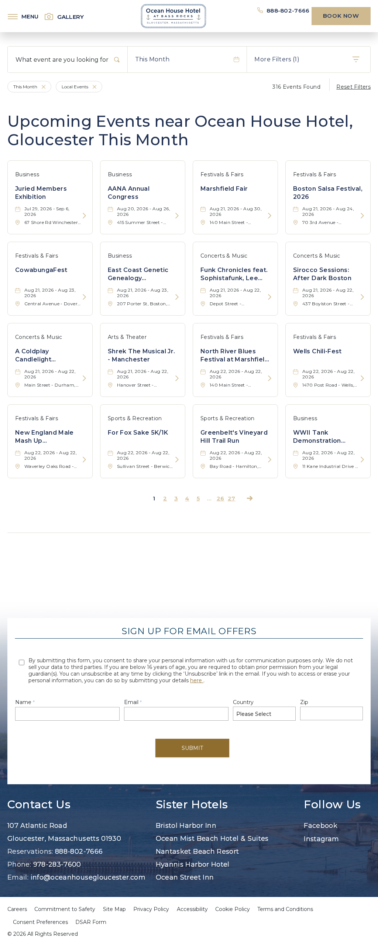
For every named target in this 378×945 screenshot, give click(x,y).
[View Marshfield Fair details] (269, 216)
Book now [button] (341, 15)
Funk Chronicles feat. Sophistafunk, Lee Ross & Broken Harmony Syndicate (234, 274)
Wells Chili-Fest (317, 351)
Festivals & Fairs (221, 174)
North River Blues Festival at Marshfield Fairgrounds (234, 356)
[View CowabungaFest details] (84, 297)
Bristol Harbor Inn (186, 826)
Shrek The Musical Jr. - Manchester (141, 355)
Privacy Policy (151, 909)
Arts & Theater (127, 337)
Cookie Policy (232, 909)
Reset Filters (353, 87)
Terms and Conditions (285, 909)
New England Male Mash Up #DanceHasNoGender (50, 437)
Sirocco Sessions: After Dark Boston (322, 274)
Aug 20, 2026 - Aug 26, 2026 (143, 211)
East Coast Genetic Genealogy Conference (138, 274)
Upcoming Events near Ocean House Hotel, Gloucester (180, 130)
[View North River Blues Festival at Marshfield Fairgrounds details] (269, 378)
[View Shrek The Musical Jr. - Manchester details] (177, 378)
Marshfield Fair (224, 188)
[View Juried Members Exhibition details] (84, 216)
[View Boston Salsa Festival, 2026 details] (362, 216)
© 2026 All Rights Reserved (42, 934)
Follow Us (332, 804)
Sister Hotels (192, 804)
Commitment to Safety (64, 909)
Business (27, 174)
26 (220, 498)
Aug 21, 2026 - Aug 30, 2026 (236, 211)
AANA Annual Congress (129, 192)
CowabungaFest (41, 269)
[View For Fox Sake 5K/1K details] (177, 459)
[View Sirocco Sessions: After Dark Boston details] (362, 297)
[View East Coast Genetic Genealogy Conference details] (177, 297)
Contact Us (39, 804)
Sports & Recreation (135, 418)
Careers (17, 909)
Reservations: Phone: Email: (76, 851)
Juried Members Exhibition (41, 192)
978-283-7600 (57, 864)
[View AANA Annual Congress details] (177, 216)
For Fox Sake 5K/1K (138, 432)
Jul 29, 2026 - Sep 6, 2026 (47, 211)
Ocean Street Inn (185, 877)
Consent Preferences (40, 922)
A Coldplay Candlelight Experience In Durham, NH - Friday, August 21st (47, 356)
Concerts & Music (224, 255)
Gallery (70, 16)
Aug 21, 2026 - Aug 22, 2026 (235, 292)
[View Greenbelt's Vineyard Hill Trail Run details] (269, 459)
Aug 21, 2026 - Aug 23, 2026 (50, 292)
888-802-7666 (288, 10)
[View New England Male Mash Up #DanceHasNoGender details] (84, 459)
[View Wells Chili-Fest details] (362, 378)
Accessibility (192, 909)
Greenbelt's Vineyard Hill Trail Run (234, 436)
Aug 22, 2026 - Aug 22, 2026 (236, 374)
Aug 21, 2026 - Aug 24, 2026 (328, 211)
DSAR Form (90, 922)
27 (232, 498)
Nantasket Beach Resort (197, 851)
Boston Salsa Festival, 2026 (327, 192)
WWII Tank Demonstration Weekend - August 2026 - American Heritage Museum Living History (322, 437)
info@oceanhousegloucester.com (88, 877)
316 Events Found (296, 87)
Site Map (114, 909)
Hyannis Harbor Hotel (193, 864)
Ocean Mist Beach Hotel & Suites (212, 838)
